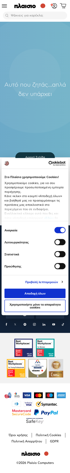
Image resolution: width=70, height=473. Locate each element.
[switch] (60, 242)
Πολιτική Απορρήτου (26, 441)
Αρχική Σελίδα (35, 157)
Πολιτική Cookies (48, 435)
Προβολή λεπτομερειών (41, 281)
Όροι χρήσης (18, 435)
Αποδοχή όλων (35, 293)
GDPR (54, 441)
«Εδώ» (49, 217)
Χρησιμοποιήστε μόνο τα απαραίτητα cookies (35, 306)
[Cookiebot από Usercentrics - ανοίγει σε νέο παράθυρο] (49, 163)
